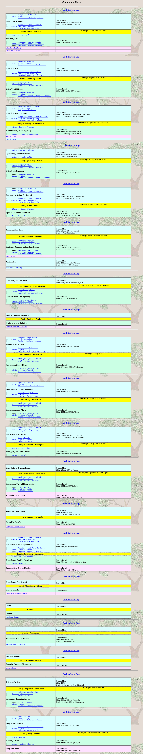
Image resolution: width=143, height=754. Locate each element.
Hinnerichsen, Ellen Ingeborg (25, 73)
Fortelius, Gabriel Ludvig (30, 42)
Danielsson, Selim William (23, 539)
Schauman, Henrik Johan (28, 692)
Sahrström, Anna (25, 441)
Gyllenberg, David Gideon (23, 150)
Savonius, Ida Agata (21, 728)
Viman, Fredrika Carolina (29, 372)
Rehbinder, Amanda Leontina (30, 45)
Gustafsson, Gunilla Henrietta (16, 593)
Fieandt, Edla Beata (21, 394)
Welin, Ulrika (24, 695)
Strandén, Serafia (20, 455)
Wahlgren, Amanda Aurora (15, 527)
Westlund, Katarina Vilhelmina (31, 75)
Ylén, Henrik (24, 438)
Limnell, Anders (25, 702)
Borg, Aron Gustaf (26, 382)
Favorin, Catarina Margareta (30, 706)
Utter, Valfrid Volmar (22, 84)
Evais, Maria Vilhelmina (23, 216)
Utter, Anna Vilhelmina (22, 302)
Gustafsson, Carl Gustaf (23, 557)
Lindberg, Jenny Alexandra (23, 370)
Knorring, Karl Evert (27, 61)
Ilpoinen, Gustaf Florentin (24, 209)
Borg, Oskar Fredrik (21, 718)
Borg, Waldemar (19, 384)
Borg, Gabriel (24, 716)
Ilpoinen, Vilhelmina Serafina (16, 327)
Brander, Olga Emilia (21, 349)
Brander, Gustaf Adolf (28, 348)
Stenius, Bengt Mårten (28, 337)
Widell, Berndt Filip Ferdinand (32, 548)
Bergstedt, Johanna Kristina (30, 293)
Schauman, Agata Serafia (29, 730)
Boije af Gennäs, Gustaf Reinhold (33, 117)
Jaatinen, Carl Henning (14, 267)
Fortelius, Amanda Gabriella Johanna (28, 44)
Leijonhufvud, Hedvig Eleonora (31, 120)
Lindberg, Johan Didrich (29, 368)
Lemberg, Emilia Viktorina (23, 744)
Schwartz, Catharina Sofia (30, 254)
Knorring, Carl (11, 139)
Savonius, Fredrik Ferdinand (16, 644)
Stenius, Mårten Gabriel (23, 339)
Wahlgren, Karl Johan (21, 448)
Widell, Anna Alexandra (22, 549)
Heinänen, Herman (12, 617)
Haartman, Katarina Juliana (30, 720)
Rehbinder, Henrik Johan (29, 250)
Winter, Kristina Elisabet (30, 341)
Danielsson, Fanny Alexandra (24, 26)
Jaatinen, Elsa (19, 94)
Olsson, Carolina (19, 563)
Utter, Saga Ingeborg (13, 48)
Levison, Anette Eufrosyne (30, 551)
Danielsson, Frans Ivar (22, 429)
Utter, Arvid (18, 16)
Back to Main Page (71, 10)
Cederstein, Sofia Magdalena (30, 18)
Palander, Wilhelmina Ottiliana (32, 351)
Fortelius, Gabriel (26, 240)
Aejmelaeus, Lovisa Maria (29, 243)
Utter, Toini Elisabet (13, 50)
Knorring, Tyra (11, 136)
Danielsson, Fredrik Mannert (24, 360)
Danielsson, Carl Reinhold (30, 25)
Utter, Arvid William (27, 14)
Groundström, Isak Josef (23, 291)
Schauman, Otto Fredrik (22, 694)
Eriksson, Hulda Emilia (22, 157)
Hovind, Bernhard (19, 737)
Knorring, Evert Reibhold (29, 106)
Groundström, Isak (26, 290)
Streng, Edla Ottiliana (28, 396)
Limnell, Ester (11, 668)
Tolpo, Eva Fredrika (27, 110)
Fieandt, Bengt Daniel (28, 393)
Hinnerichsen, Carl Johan (29, 72)
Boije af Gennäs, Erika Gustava (32, 65)
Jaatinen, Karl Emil (21, 35)
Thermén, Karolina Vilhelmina (31, 386)
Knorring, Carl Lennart (22, 63)
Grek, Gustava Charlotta (29, 28)
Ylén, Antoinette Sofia (22, 439)
